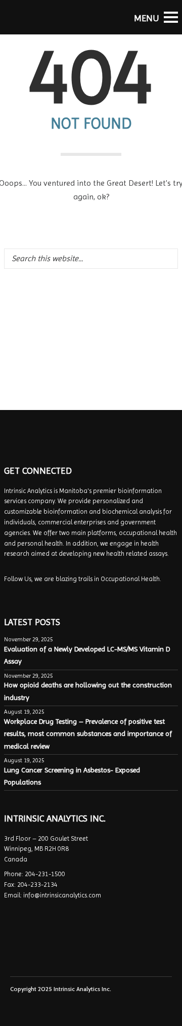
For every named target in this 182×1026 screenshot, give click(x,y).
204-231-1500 (45, 874)
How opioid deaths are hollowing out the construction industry (88, 691)
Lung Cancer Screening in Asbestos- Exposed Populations (72, 776)
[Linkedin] (23, 594)
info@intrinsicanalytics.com (62, 895)
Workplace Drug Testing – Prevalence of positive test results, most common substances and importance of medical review (88, 733)
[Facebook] (10, 594)
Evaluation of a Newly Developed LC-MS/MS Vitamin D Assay (87, 655)
